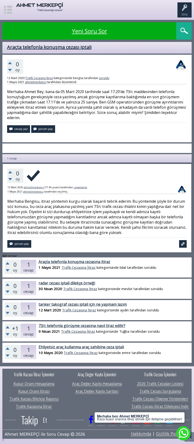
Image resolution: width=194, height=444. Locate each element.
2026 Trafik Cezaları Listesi (160, 383)
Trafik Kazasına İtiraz (34, 406)
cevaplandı (80, 187)
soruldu (104, 78)
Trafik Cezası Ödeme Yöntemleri (160, 398)
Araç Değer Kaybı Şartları (97, 391)
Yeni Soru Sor (89, 31)
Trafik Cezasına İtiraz (39, 78)
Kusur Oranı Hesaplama (33, 383)
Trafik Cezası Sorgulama (160, 391)
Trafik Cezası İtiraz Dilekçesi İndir (160, 406)
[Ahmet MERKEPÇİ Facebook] (90, 420)
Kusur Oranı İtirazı (34, 391)
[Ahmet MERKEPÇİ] (39, 9)
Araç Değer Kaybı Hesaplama (97, 383)
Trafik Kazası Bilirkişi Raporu (33, 398)
